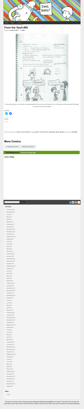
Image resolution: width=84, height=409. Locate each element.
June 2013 (9, 332)
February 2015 (11, 283)
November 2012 (11, 349)
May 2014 (9, 305)
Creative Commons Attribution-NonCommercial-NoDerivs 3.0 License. (41, 401)
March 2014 (10, 310)
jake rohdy (51, 132)
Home (6, 23)
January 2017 (10, 227)
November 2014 (11, 290)
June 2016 (9, 244)
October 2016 (10, 234)
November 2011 (11, 379)
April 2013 (9, 337)
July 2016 (9, 241)
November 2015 (11, 261)
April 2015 (9, 278)
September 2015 (11, 266)
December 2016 (11, 229)
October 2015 (10, 263)
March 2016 (10, 251)
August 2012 (10, 357)
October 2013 (10, 322)
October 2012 (10, 352)
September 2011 (11, 383)
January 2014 (10, 315)
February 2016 (11, 254)
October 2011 (10, 381)
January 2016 (10, 256)
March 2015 (10, 280)
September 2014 (11, 295)
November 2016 (11, 231)
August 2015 (10, 268)
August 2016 (10, 239)
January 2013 (10, 344)
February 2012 (11, 371)
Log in (8, 394)
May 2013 (9, 334)
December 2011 (11, 376)
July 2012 (9, 359)
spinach (62, 132)
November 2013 (11, 320)
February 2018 (11, 209)
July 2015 (9, 271)
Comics (19, 23)
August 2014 (10, 298)
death (37, 132)
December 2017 (11, 212)
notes (57, 132)
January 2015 (10, 285)
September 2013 (11, 325)
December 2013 (11, 317)
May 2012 (9, 364)
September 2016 (11, 236)
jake (23, 30)
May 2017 (9, 217)
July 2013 (9, 330)
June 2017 (9, 214)
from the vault (43, 132)
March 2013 (10, 339)
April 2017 (9, 219)
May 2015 (9, 276)
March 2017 (10, 222)
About (12, 23)
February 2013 (11, 342)
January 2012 (10, 374)
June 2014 (9, 303)
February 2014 (11, 312)
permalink (74, 132)
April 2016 (9, 249)
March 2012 (10, 369)
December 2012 (11, 347)
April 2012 (9, 366)
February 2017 (11, 224)
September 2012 (11, 354)
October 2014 (10, 293)
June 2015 (9, 273)
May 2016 (9, 246)
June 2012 (9, 361)
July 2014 (9, 300)
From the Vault (25, 132)
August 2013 (10, 327)
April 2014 (9, 307)
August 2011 (10, 386)
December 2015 (11, 258)
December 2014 (11, 288)
